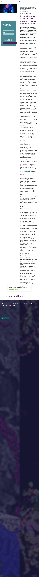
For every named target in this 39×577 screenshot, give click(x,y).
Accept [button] (17, 289)
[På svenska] (19, 2)
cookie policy (25, 287)
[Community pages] (22, 2)
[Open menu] (37, 1)
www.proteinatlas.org (25, 257)
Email (4, 32)
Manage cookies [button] (12, 289)
